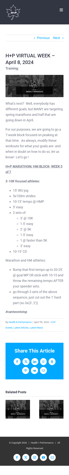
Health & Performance (20, 322)
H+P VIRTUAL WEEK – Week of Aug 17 (51, 409)
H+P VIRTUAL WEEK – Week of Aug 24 (18, 409)
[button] (8, 409)
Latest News (36, 327)
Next (56, 38)
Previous (43, 38)
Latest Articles (21, 327)
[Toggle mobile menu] (61, 10)
